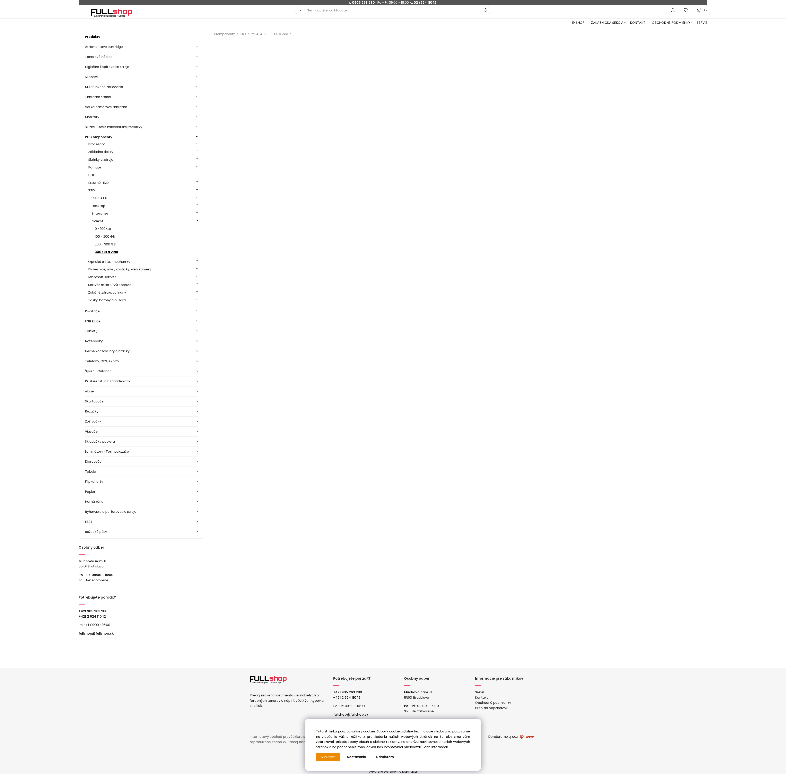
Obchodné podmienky (493, 702)
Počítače (92, 311)
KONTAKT (637, 22)
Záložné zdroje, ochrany (107, 292)
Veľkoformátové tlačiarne (106, 107)
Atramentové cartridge (104, 46)
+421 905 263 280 (93, 611)
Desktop (98, 205)
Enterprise (99, 213)
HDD (91, 175)
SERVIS (702, 22)
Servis (479, 692)
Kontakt (481, 697)
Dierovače (93, 461)
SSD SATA (99, 198)
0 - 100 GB (103, 228)
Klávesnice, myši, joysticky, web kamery (119, 269)
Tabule (90, 471)
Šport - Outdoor (98, 371)
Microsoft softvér (102, 277)
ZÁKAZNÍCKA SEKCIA (607, 22)
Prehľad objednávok (491, 708)
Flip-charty (94, 481)
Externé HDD (98, 182)
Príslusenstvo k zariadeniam (107, 381)
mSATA (97, 221)
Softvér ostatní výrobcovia (109, 284)
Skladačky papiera (100, 441)
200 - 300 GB (105, 244)
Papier (90, 491)
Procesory (96, 144)
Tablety (91, 331)
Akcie (89, 391)
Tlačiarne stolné (98, 97)
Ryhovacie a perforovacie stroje (110, 511)
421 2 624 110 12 (93, 616)
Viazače (91, 431)
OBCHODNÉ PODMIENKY (671, 22)
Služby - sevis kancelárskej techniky (113, 127)
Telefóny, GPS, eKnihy (102, 361)
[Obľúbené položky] (686, 10)
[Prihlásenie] (673, 10)
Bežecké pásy (96, 531)
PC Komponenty (98, 137)
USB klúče (93, 321)
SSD (91, 190)
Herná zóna (94, 501)
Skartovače (94, 401)
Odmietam (385, 757)
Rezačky (91, 411)
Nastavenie (356, 757)
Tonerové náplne (99, 56)
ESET (89, 521)
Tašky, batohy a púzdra (107, 300)
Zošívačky (93, 421)
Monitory (92, 117)
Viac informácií (436, 747)
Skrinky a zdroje (100, 159)
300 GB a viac (106, 252)
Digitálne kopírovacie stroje (107, 66)
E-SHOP (578, 22)
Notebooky (94, 341)
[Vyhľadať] (300, 10)
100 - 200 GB (105, 236)
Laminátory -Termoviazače (107, 451)
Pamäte (94, 167)
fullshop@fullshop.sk (96, 633)
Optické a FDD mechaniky (109, 261)
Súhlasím (328, 757)
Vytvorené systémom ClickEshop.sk (393, 772)
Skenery (91, 77)
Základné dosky (100, 151)
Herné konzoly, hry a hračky (107, 351)
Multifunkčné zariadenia (104, 87)
